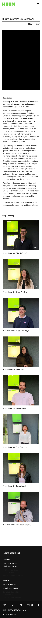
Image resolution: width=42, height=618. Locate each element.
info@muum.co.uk (10, 566)
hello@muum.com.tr (10, 588)
